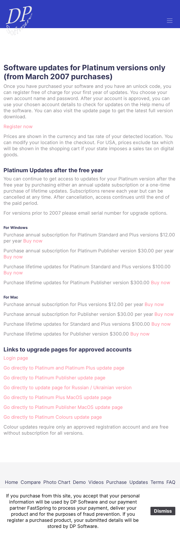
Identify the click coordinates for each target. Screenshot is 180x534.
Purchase (116, 482)
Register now (18, 126)
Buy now (32, 241)
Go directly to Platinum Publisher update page (54, 378)
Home (11, 482)
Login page (16, 358)
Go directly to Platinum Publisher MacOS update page (63, 407)
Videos (96, 482)
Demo (79, 482)
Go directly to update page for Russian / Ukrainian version (68, 387)
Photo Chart (56, 482)
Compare (31, 482)
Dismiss (163, 511)
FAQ (170, 482)
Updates (138, 482)
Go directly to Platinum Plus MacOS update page (58, 397)
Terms (157, 482)
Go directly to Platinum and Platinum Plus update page (64, 368)
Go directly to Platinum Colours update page (53, 417)
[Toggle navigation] (169, 20)
